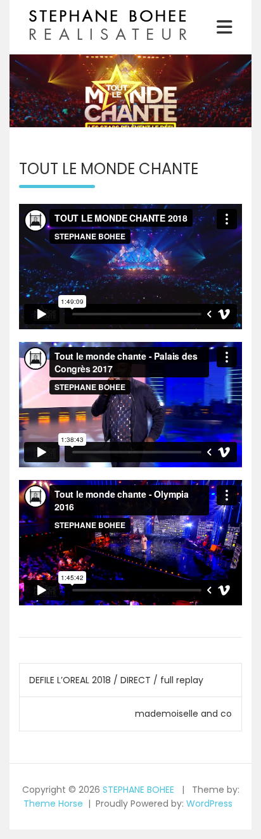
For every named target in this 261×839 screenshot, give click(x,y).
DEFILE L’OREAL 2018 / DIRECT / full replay (116, 680)
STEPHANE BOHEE (138, 789)
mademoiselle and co (183, 713)
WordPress (209, 803)
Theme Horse (53, 803)
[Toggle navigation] (224, 27)
